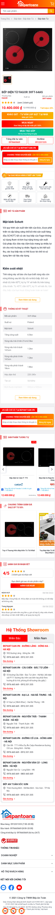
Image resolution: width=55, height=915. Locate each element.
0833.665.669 (27, 774)
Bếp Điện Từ (43, 19)
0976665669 (15, 828)
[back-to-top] (50, 898)
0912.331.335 (27, 657)
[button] (3, 469)
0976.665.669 (13, 657)
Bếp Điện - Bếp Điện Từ (24, 19)
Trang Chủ (5, 19)
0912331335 (16, 824)
